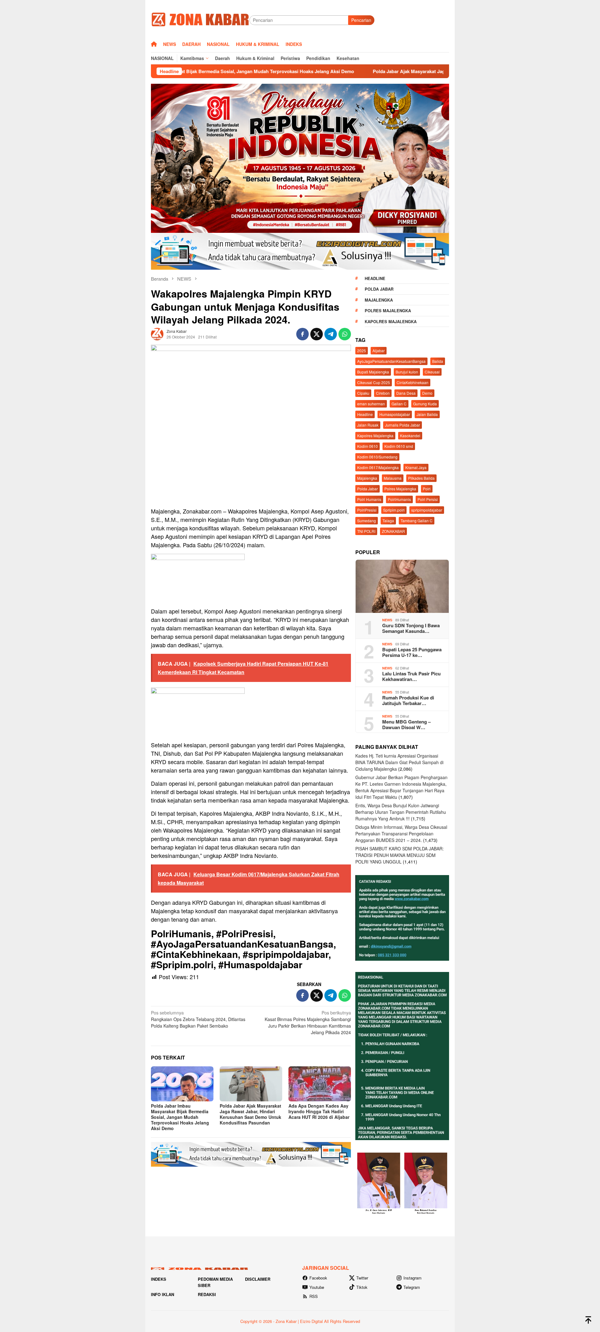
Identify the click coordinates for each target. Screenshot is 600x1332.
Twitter (362, 1278)
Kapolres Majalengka (391, 321)
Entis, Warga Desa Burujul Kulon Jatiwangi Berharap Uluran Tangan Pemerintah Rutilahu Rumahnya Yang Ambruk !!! (400, 812)
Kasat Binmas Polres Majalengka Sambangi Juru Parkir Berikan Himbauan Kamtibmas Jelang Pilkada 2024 (308, 1022)
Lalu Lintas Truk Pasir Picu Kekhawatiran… (411, 676)
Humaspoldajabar (394, 414)
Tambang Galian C (416, 520)
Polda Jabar (379, 289)
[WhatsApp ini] (344, 334)
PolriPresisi (367, 510)
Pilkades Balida (421, 478)
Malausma (393, 478)
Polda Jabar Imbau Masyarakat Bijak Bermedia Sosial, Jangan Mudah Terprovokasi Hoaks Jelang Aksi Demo (180, 1117)
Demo (427, 393)
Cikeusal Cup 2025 (373, 382)
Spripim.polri (394, 510)
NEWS (387, 620)
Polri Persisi (428, 499)
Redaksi (207, 1294)
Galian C (399, 403)
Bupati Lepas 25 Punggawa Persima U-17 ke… (412, 652)
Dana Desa (406, 393)
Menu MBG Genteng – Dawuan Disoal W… (406, 724)
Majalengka (379, 300)
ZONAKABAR (393, 531)
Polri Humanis (369, 499)
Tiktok (362, 1287)
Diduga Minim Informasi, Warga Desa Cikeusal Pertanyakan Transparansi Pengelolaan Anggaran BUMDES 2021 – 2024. (401, 833)
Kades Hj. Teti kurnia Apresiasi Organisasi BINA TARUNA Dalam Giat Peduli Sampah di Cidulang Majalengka (399, 762)
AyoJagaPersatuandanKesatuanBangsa (391, 361)
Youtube (316, 1287)
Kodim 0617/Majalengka (378, 467)
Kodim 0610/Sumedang (377, 456)
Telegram (411, 1287)
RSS (313, 1296)
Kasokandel (410, 435)
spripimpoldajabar (426, 510)
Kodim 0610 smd (398, 446)
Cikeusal (432, 371)
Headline (375, 278)
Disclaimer (257, 1279)
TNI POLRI (366, 531)
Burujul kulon (407, 371)
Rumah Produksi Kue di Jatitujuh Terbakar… (408, 700)
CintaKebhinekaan (412, 382)
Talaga (388, 520)
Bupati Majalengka (373, 371)
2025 (361, 350)
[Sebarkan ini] (302, 334)
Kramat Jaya (416, 467)
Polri (427, 488)
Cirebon (383, 393)
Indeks (158, 1279)
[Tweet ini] (316, 334)
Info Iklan (162, 1294)
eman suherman (371, 403)
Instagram (412, 1278)
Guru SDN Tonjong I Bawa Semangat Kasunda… (411, 628)
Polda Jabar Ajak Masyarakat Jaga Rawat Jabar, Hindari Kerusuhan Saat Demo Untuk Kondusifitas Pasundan (415, 71)
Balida (437, 361)
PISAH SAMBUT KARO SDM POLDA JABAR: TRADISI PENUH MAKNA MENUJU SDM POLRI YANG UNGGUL (399, 855)
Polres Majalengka (388, 310)
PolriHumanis (399, 499)
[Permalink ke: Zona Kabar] (157, 333)
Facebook (318, 1278)
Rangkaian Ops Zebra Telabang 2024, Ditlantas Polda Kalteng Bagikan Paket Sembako (198, 1019)
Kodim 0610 (367, 446)
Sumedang (366, 520)
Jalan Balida (427, 414)
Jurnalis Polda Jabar (402, 425)
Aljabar (378, 350)
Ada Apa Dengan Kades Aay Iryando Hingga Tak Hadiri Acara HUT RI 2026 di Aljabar (318, 1111)
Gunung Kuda (425, 403)
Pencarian (361, 20)
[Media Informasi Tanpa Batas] (200, 19)
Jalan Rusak (367, 425)
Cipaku (363, 393)
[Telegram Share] (330, 334)
